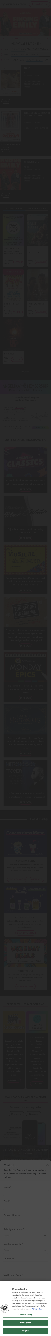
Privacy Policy (37, 1309)
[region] (25, 1308)
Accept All (25, 1331)
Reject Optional (25, 1322)
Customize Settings (25, 1314)
